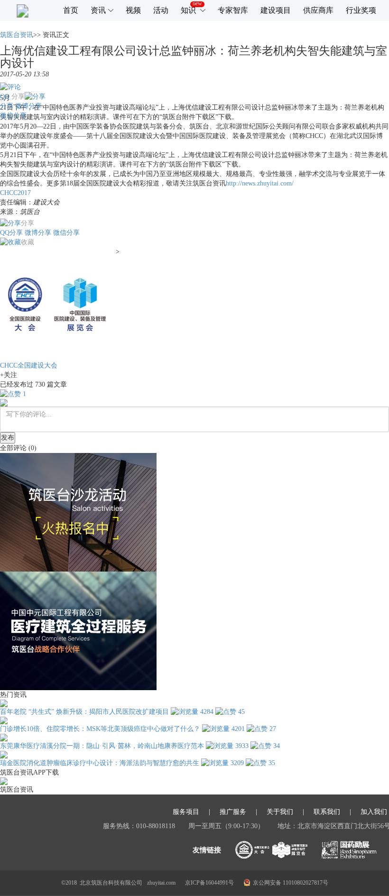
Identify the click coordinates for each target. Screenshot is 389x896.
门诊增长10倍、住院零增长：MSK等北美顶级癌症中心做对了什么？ (100, 728)
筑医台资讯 (16, 34)
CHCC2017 (15, 192)
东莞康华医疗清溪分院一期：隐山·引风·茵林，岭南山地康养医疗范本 (102, 745)
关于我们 (280, 812)
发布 (7, 437)
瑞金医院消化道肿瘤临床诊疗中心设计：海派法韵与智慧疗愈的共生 (99, 763)
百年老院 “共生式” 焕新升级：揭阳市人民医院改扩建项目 (84, 711)
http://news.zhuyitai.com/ (260, 183)
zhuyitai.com (161, 882)
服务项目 (186, 812)
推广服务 (233, 812)
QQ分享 (11, 232)
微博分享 (28, 106)
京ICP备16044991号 (209, 882)
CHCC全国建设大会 (28, 365)
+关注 (8, 375)
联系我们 (327, 812)
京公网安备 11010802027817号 (290, 882)
